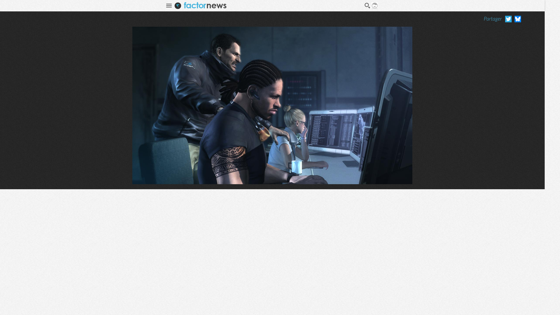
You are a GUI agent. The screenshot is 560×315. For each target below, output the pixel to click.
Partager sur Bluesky (517, 19)
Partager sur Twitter (508, 19)
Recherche (367, 5)
